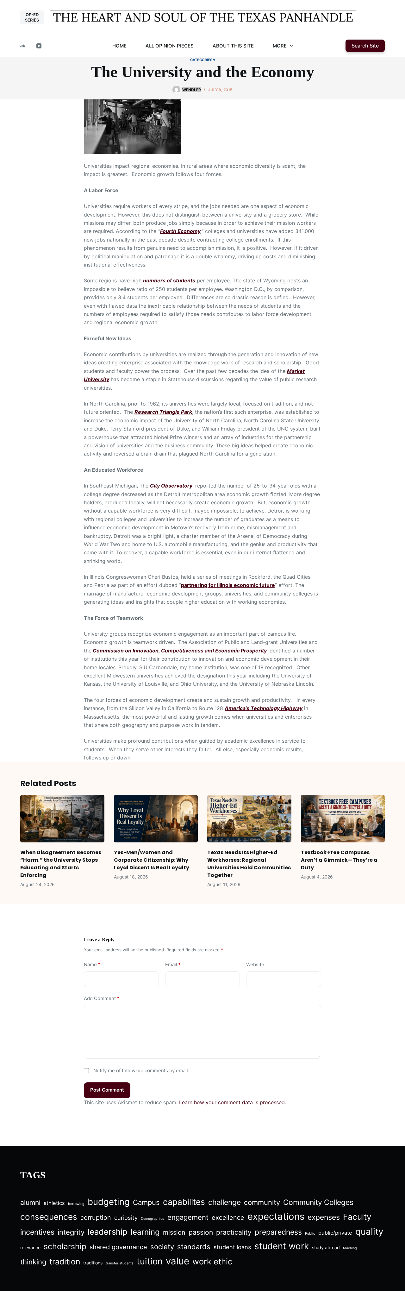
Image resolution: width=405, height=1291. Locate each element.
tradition (64, 1261)
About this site (233, 46)
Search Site (365, 45)
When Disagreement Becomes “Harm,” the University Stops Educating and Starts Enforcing (60, 864)
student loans (232, 1247)
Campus (146, 1202)
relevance (30, 1247)
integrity (71, 1232)
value (177, 1261)
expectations (275, 1216)
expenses (324, 1217)
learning (145, 1232)
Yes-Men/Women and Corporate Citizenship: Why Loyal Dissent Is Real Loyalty (151, 860)
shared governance (118, 1247)
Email (173, 964)
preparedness (278, 1232)
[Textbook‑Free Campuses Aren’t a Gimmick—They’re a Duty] (343, 818)
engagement (188, 1217)
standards (193, 1247)
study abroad (326, 1247)
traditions (93, 1262)
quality (369, 1231)
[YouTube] (38, 45)
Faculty (357, 1217)
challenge (224, 1202)
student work (281, 1246)
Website (255, 964)
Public (310, 1233)
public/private (335, 1233)
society (162, 1247)
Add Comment (101, 998)
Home (119, 46)
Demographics (152, 1219)
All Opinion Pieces (170, 46)
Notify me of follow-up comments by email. (141, 1070)
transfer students (120, 1263)
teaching (350, 1248)
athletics (54, 1203)
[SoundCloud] (22, 45)
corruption (95, 1217)
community (262, 1202)
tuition (150, 1261)
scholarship (65, 1246)
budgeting (109, 1201)
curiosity (126, 1217)
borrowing (76, 1204)
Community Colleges (318, 1202)
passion (201, 1232)
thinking (33, 1262)
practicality (234, 1232)
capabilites (184, 1202)
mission (174, 1232)
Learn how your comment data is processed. (232, 1102)
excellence (228, 1217)
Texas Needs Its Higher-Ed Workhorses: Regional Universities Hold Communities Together (249, 864)
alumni (30, 1202)
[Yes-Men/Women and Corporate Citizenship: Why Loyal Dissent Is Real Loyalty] (156, 818)
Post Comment (107, 1090)
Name (92, 964)
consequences (48, 1217)
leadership (108, 1232)
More (280, 46)
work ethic (212, 1261)
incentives (37, 1232)
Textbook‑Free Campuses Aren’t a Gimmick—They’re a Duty (339, 860)
